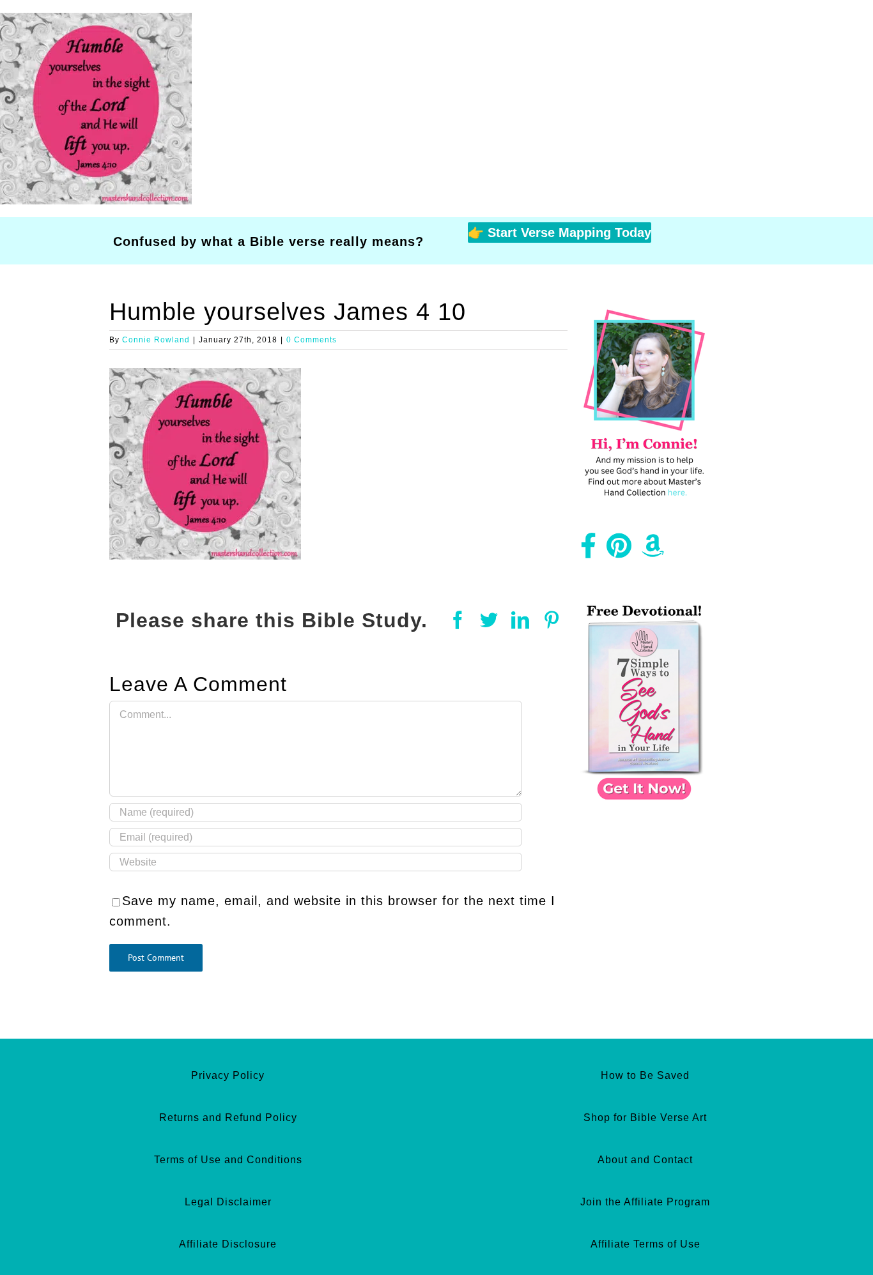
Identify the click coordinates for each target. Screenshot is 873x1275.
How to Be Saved (645, 1075)
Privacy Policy (228, 1075)
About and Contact (645, 1159)
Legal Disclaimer (228, 1201)
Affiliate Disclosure (228, 1244)
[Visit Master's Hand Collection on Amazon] (653, 551)
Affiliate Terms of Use (645, 1244)
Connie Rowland (156, 339)
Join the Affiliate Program (645, 1201)
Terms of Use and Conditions (228, 1159)
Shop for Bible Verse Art (645, 1117)
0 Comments (311, 339)
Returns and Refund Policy (228, 1117)
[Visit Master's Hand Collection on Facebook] (588, 551)
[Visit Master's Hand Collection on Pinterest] (619, 551)
